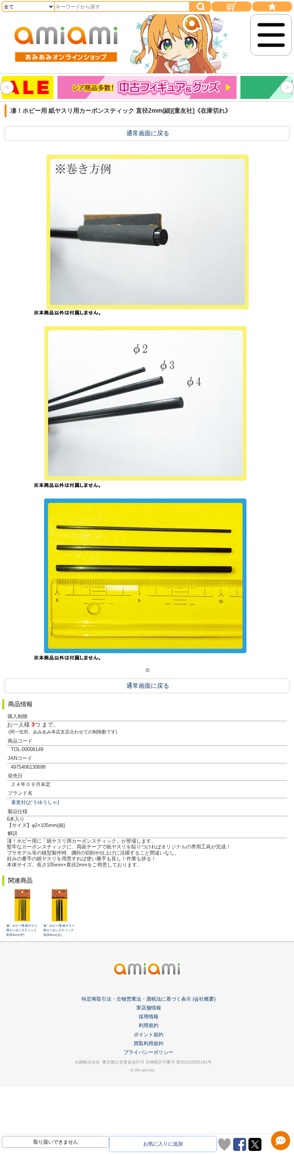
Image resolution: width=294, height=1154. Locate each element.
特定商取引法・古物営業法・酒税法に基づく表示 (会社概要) (149, 999)
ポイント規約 (148, 1034)
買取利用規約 (148, 1043)
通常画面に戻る (147, 133)
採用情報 (148, 1016)
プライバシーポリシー (148, 1052)
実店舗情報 (148, 1008)
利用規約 (148, 1025)
